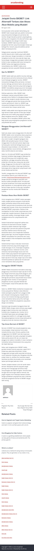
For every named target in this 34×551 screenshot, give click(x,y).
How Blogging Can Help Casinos (12, 433)
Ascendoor (10, 549)
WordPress (23, 549)
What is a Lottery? (7, 448)
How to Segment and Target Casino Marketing (16, 420)
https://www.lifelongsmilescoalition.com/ (18, 177)
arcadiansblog (17, 2)
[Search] (31, 7)
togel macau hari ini (7, 490)
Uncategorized (6, 16)
